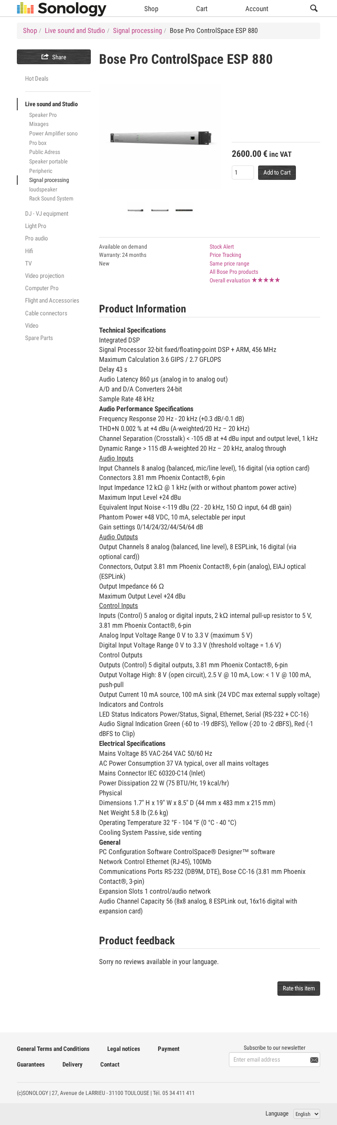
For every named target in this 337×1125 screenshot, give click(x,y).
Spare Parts (39, 338)
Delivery (72, 1064)
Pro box (37, 143)
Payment (169, 1049)
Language (277, 1113)
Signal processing (49, 180)
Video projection (44, 276)
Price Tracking (225, 255)
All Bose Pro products (234, 271)
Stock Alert (222, 246)
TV (28, 263)
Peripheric (40, 171)
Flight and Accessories (52, 300)
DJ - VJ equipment (46, 213)
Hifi (29, 251)
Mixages (38, 124)
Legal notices (123, 1049)
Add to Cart (277, 172)
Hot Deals (36, 78)
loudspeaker (43, 189)
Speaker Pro (43, 115)
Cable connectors (46, 313)
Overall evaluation (230, 280)
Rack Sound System (51, 198)
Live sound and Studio (51, 104)
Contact (110, 1064)
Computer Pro (42, 288)
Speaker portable (48, 161)
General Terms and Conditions (53, 1049)
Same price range (229, 263)
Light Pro (35, 226)
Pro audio (36, 238)
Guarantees (31, 1064)
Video (32, 325)
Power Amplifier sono (53, 133)
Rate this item (299, 988)
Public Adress (44, 152)
